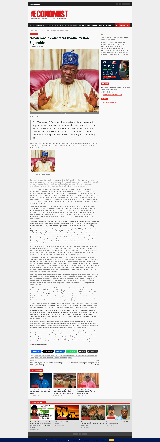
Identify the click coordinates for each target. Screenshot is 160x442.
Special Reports (52, 25)
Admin (33, 46)
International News (84, 25)
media (36, 357)
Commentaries (34, 34)
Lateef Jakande (83, 355)
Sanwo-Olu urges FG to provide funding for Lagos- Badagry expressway (47, 363)
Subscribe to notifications (109, 102)
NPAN (69, 357)
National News (40, 25)
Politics (108, 25)
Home (32, 25)
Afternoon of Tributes (40, 355)
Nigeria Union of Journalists (46, 357)
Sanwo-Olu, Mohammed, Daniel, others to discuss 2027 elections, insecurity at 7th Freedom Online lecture (42, 412)
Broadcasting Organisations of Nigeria (68, 355)
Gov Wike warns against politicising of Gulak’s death (83, 363)
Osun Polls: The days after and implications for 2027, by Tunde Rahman (41, 380)
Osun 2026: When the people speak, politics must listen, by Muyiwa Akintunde (88, 380)
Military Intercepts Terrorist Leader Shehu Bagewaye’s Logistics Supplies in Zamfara (93, 412)
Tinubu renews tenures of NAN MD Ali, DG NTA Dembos (118, 412)
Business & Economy (98, 25)
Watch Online (124, 25)
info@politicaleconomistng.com (112, 95)
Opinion (62, 25)
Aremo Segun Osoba (52, 355)
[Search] (112, 25)
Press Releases (72, 25)
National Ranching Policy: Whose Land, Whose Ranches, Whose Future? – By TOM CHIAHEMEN (65, 380)
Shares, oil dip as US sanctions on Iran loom (67, 412)
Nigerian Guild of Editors (61, 357)
